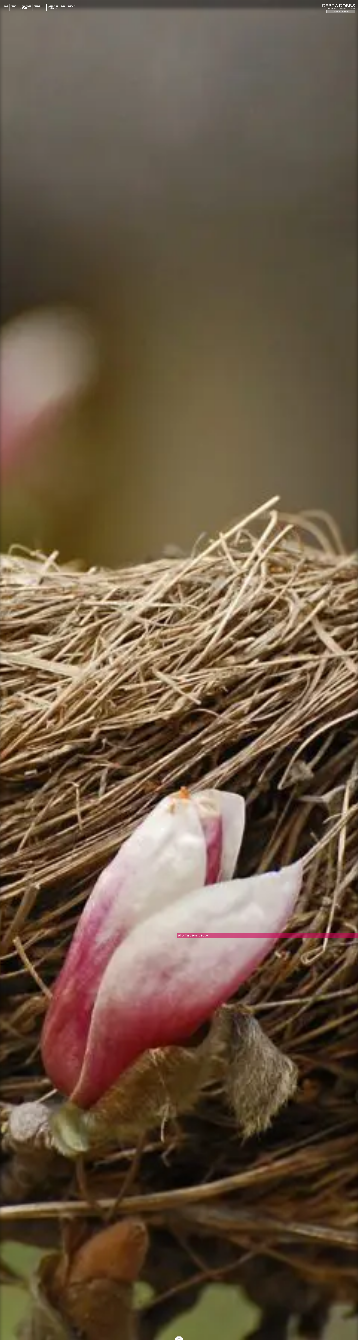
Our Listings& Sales (25, 7)
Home (6, 6)
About (13, 6)
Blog (63, 6)
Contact (71, 6)
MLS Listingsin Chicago (53, 7)
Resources (39, 6)
